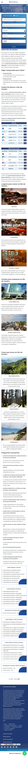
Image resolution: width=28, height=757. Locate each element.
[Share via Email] (18, 679)
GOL (10, 160)
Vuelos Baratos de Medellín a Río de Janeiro (13, 632)
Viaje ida (17, 15)
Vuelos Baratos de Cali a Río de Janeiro (12, 634)
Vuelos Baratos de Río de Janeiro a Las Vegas (13, 645)
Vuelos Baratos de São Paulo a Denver (11, 576)
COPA (10, 128)
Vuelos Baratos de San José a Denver (11, 578)
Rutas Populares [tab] (6, 737)
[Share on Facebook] (14, 679)
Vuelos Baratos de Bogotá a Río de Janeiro (12, 622)
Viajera (5, 41)
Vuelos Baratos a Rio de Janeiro (19, 9)
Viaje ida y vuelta (8, 15)
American (11, 169)
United (10, 140)
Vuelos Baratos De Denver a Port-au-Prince (12, 604)
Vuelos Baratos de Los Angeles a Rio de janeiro (13, 628)
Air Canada (11, 166)
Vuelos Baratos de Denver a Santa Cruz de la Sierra (14, 596)
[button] (25, 753)
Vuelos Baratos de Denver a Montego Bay (12, 598)
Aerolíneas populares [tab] (8, 739)
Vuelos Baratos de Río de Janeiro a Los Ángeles (13, 647)
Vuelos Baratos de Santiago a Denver (11, 582)
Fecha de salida (4, 28)
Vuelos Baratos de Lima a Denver (10, 580)
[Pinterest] (10, 747)
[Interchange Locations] (15, 22)
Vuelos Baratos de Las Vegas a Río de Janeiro (13, 630)
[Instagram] (8, 747)
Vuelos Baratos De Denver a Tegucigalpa (12, 594)
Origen (3, 17)
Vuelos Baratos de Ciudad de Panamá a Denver (14, 574)
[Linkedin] (13, 747)
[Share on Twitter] (15, 679)
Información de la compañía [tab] (9, 687)
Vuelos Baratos (9, 7)
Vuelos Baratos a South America (19, 7)
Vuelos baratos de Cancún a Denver (11, 572)
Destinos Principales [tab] (7, 734)
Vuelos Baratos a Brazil (7, 9)
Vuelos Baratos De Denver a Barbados (11, 602)
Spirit (10, 131)
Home (3, 7)
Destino (3, 22)
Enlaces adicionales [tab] (7, 742)
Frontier (10, 137)
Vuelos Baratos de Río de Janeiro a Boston (12, 653)
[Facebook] (2, 747)
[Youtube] (16, 747)
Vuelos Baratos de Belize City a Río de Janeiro (13, 636)
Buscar (14, 47)
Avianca (13, 131)
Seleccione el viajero (5, 39)
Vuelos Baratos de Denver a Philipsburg (12, 600)
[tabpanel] (14, 711)
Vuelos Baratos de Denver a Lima (10, 592)
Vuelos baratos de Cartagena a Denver (12, 570)
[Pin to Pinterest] (17, 679)
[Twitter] (5, 747)
